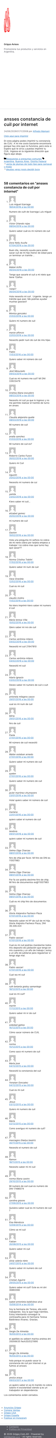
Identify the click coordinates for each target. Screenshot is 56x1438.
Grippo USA (10, 1413)
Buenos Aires (22, 161)
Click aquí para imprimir (16, 136)
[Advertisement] (28, 81)
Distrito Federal (38, 161)
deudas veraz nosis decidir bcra (23, 169)
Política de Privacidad (20, 1429)
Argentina (9, 161)
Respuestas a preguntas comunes (24, 158)
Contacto (14, 1426)
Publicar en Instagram (15, 1418)
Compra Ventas (12, 1410)
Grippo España (11, 1415)
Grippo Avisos (11, 44)
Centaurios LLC (12, 1436)
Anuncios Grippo (12, 1407)
